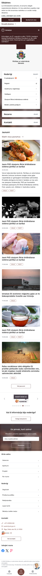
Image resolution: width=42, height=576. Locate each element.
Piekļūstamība (6, 500)
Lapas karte (6, 506)
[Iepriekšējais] (4, 398)
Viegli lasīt (5, 489)
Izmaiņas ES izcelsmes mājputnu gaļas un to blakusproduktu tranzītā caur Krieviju (21, 295)
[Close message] (38, 30)
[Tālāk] (37, 398)
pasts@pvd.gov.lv (9, 526)
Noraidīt (11, 20)
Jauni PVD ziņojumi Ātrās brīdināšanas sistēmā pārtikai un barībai (18, 222)
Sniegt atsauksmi (21, 419)
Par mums (5, 476)
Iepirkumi (5, 466)
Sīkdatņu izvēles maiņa (9, 511)
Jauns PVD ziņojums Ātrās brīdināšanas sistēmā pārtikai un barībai (19, 165)
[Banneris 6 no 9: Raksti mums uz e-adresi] (21, 399)
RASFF (12, 190)
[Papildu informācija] (11, 533)
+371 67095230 (9, 523)
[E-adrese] (5, 533)
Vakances (5, 460)
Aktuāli (5, 190)
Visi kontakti (11, 539)
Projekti (4, 471)
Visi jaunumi (21, 386)
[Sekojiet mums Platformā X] (7, 550)
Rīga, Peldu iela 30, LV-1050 (13, 529)
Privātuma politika (8, 495)
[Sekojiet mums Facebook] (2, 550)
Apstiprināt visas (31, 20)
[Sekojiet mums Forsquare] (11, 550)
